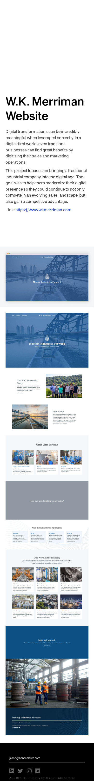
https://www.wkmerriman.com (43, 209)
